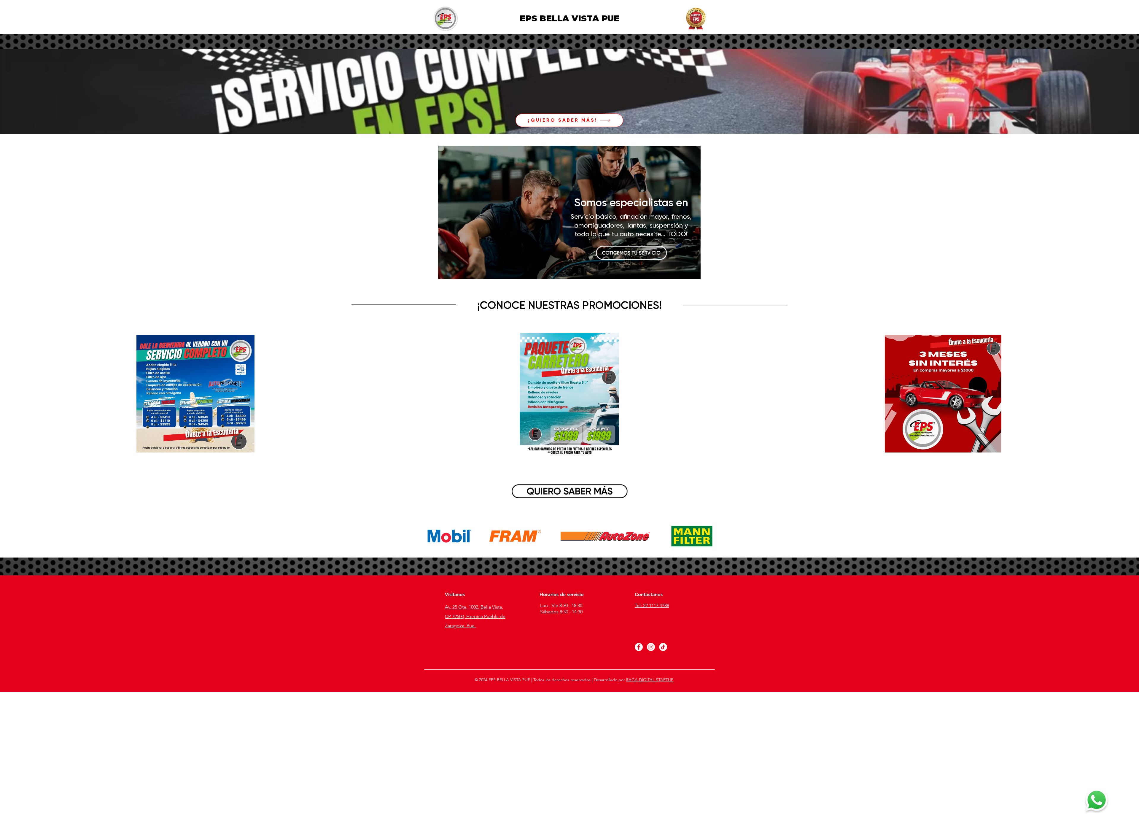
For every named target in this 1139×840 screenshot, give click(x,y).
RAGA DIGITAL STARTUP (649, 679)
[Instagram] (651, 647)
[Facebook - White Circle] (639, 647)
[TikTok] (663, 647)
